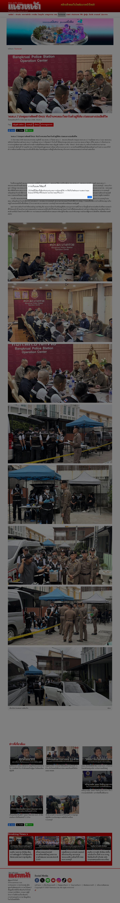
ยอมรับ (89, 197)
